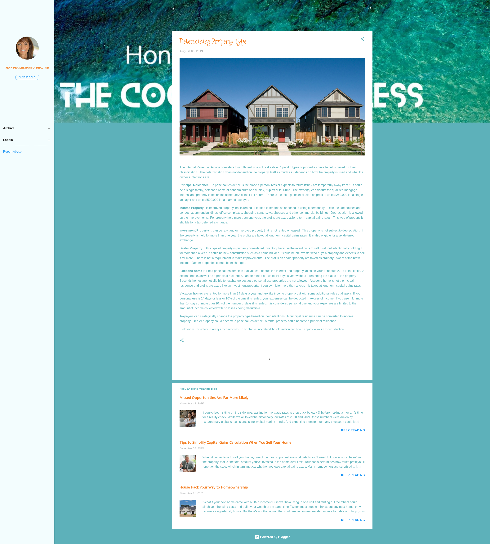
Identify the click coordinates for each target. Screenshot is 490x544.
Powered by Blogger (274, 537)
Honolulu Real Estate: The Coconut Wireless (216, 9)
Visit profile (27, 77)
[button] (362, 39)
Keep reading (353, 430)
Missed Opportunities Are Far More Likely (214, 397)
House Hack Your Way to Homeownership (214, 487)
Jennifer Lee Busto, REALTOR (27, 67)
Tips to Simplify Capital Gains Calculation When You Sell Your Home (235, 442)
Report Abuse (12, 151)
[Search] (370, 9)
